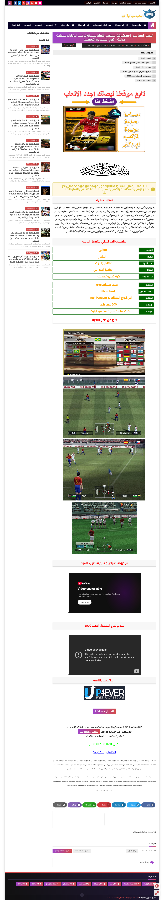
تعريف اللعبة (146, 58)
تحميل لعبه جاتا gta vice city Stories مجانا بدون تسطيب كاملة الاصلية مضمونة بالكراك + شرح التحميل (23, 102)
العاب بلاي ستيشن (100, 25)
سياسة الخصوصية (140, 2)
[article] (79, 819)
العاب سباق (65, 25)
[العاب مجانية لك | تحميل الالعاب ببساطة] (137, 13)
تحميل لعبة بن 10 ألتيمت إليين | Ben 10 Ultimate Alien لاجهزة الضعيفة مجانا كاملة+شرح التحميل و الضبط (23, 259)
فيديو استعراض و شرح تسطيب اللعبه (137, 71)
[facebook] (15, 3)
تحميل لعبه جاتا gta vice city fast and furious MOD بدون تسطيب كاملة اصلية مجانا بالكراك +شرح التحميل (25, 124)
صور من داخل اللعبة (143, 67)
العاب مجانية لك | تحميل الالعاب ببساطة (122, 897)
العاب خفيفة (120, 25)
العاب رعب (27, 25)
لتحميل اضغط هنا (104, 711)
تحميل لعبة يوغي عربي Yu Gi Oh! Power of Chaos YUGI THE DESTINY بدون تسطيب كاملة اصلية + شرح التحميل (23, 54)
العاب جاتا (82, 25)
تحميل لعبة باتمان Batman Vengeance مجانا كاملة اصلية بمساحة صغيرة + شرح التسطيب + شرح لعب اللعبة (24, 80)
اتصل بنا (105, 2)
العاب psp (38, 25)
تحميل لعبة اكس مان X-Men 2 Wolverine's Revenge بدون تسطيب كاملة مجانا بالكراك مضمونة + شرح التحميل (24, 171)
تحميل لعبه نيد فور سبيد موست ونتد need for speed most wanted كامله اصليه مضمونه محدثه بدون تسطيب (24, 237)
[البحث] (10, 3)
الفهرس (97, 2)
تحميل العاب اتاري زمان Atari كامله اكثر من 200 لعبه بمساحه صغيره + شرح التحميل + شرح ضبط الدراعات (24, 193)
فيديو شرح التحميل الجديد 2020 (139, 76)
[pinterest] (36, 3)
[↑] (82, 895)
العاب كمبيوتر (137, 25)
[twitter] (19, 3)
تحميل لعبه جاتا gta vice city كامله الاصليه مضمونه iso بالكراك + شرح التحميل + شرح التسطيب (24, 214)
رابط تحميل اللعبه (144, 80)
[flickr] (40, 3)
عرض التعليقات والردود (61, 850)
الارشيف (88, 2)
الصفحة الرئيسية (116, 45)
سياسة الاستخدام (125, 2)
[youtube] (32, 3)
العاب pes (50, 25)
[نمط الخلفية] (157, 893)
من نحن (114, 2)
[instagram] (28, 3)
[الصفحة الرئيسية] (152, 25)
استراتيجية (16, 25)
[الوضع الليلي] (157, 886)
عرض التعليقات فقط (81, 850)
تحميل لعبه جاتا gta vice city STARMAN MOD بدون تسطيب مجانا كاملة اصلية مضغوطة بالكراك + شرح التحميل (24, 148)
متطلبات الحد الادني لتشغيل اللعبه (138, 62)
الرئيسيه (152, 2)
